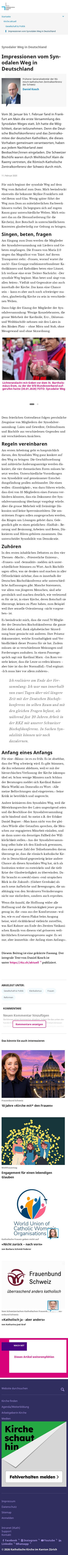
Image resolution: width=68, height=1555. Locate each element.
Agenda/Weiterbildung (15, 1407)
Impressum (8, 1501)
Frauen (50, 990)
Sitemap (6, 1512)
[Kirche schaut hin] (34, 1454)
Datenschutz (9, 1507)
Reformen (8, 997)
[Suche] (63, 1389)
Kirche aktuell (10, 21)
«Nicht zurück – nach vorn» (22, 1244)
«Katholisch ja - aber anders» (23, 1320)
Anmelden (8, 1518)
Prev (6, 370)
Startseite (6, 16)
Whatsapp (22, 1544)
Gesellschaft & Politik (15, 26)
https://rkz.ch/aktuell (24, 962)
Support (6, 1531)
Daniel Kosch (31, 89)
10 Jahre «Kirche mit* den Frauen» (27, 1106)
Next (61, 370)
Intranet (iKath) (11, 1528)
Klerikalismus (35, 990)
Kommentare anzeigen (29, 1024)
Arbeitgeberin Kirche (14, 1412)
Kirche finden (10, 1401)
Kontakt (6, 1535)
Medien (6, 1418)
